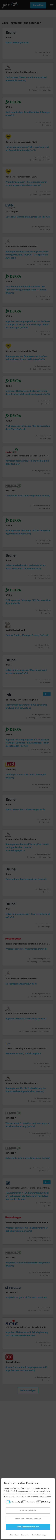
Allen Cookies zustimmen (28, 1527)
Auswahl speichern (28, 1510)
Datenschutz (14, 1535)
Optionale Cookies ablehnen (28, 1519)
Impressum (25, 1535)
